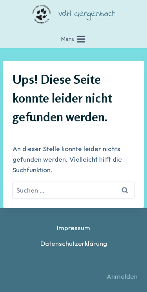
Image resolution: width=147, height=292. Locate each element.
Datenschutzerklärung (73, 243)
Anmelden (122, 276)
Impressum (73, 228)
